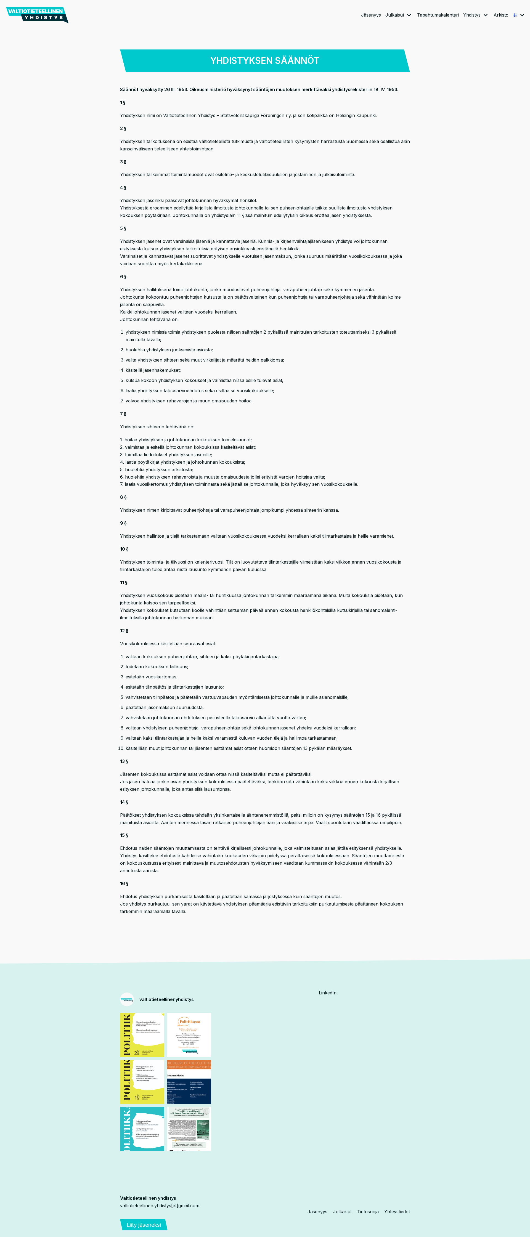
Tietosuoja (368, 1211)
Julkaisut (342, 1211)
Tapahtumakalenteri (438, 15)
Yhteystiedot (397, 1211)
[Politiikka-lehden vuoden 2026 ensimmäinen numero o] (142, 1082)
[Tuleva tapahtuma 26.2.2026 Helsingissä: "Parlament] (189, 1082)
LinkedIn (327, 993)
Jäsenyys (371, 15)
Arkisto (501, 15)
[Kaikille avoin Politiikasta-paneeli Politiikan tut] (189, 1035)
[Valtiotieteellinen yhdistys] (37, 15)
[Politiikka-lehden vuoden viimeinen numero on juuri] (142, 1129)
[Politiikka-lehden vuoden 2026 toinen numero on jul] (142, 1035)
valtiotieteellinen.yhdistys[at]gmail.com (159, 1205)
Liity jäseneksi (144, 1225)
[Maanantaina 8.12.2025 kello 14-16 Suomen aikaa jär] (189, 1129)
